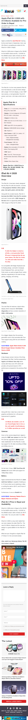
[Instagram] (14, 708)
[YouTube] (10, 708)
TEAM (8, 710)
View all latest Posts (14, 701)
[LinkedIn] (20, 708)
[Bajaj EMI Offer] (14, 718)
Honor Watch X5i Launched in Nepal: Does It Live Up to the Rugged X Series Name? (14, 658)
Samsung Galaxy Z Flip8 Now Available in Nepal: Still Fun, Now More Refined (13, 677)
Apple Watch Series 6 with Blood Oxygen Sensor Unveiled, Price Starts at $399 (13, 348)
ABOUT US (3, 710)
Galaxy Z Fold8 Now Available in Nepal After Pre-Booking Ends (14, 696)
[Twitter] (17, 708)
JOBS (11, 710)
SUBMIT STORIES (18, 710)
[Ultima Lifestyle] (14, 382)
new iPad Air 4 (16, 41)
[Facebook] (7, 708)
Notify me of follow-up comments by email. (14, 626)
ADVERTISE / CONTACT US (16, 712)
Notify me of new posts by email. (12, 630)
